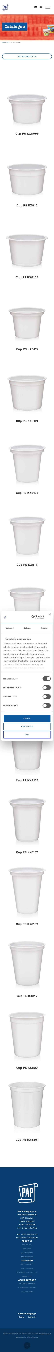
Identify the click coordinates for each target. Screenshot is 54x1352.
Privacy (42, 1333)
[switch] (46, 687)
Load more (27, 1153)
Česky (21, 1317)
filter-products (27, 56)
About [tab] (44, 628)
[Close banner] (50, 617)
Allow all (27, 718)
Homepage (5, 42)
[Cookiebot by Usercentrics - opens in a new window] (32, 617)
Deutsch (32, 1317)
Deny (27, 734)
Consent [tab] (9, 628)
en (35, 7)
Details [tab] (27, 628)
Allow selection (27, 726)
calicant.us (34, 1337)
